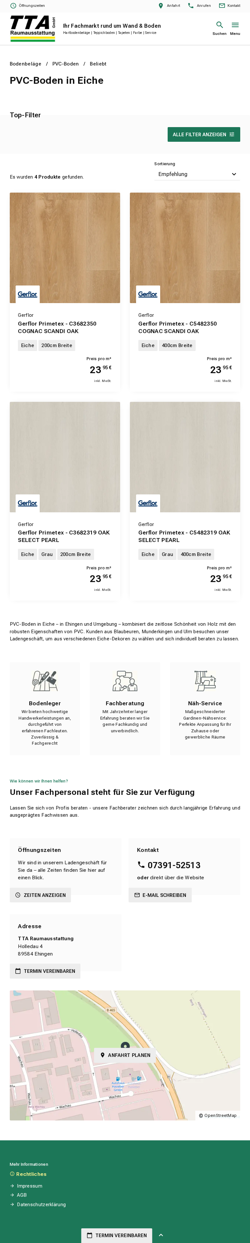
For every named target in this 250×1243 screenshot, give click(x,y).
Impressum (29, 1186)
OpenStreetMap (220, 1115)
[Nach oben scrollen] (161, 1235)
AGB (22, 1195)
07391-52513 (174, 865)
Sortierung (164, 163)
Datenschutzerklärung (41, 1204)
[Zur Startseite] (33, 28)
